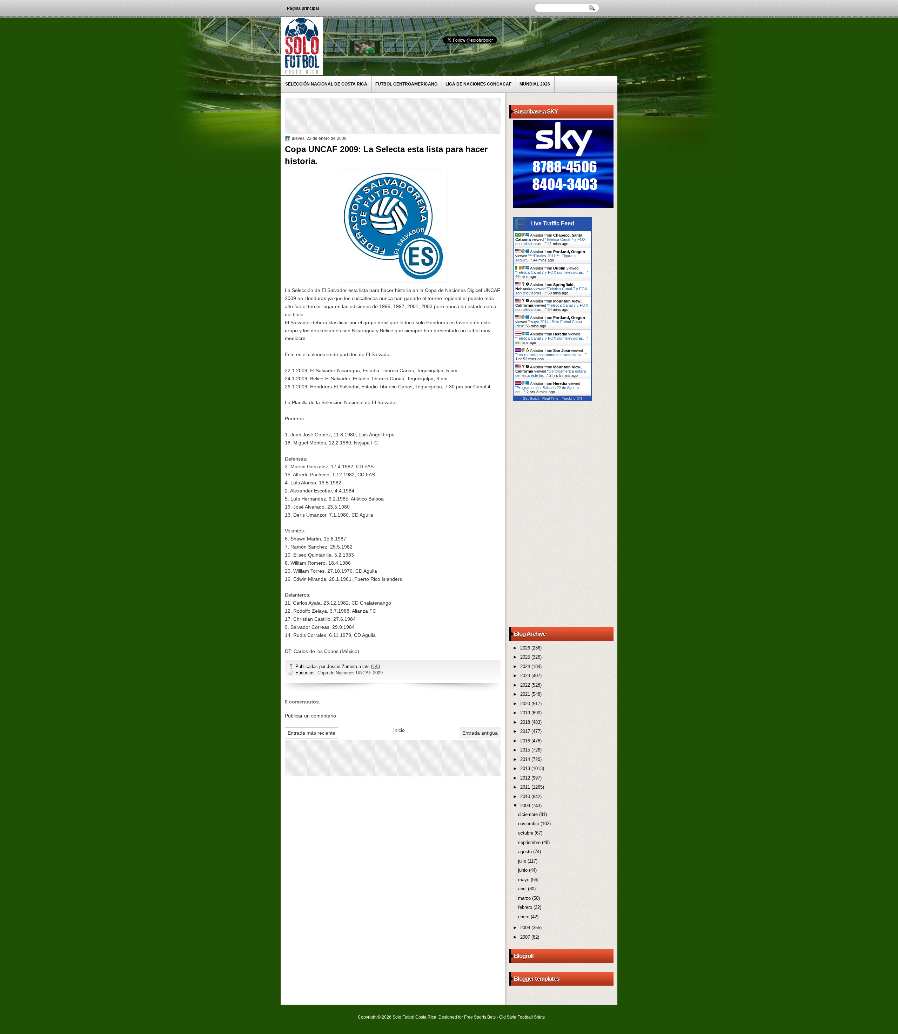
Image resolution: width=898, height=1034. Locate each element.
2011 (525, 787)
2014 (525, 759)
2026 (525, 648)
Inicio (399, 730)
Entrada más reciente (311, 733)
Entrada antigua (480, 733)
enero (524, 916)
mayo (524, 879)
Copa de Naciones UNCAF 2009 (350, 672)
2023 (525, 675)
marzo (525, 898)
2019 (525, 712)
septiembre (530, 842)
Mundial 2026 (535, 84)
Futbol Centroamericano (406, 84)
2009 (525, 805)
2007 (525, 937)
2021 (525, 694)
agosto (525, 851)
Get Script (531, 398)
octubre (526, 833)
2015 (525, 750)
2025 (525, 657)
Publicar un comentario (310, 716)
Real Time (550, 398)
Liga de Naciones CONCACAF (478, 84)
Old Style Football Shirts (522, 1017)
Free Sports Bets (480, 1017)
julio (523, 861)
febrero (526, 907)
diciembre (528, 814)
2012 (525, 778)
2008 (525, 927)
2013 (525, 768)
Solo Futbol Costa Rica (414, 1017)
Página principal (303, 8)
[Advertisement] (414, 115)
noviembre (529, 823)
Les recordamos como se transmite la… (551, 355)
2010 (525, 796)
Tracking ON (572, 398)
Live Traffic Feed (552, 223)
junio (523, 870)
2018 (525, 722)
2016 (525, 740)
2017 (525, 731)
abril (523, 888)
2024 (525, 666)
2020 (525, 703)
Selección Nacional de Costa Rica (326, 84)
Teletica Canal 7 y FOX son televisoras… (552, 272)
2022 (525, 685)
